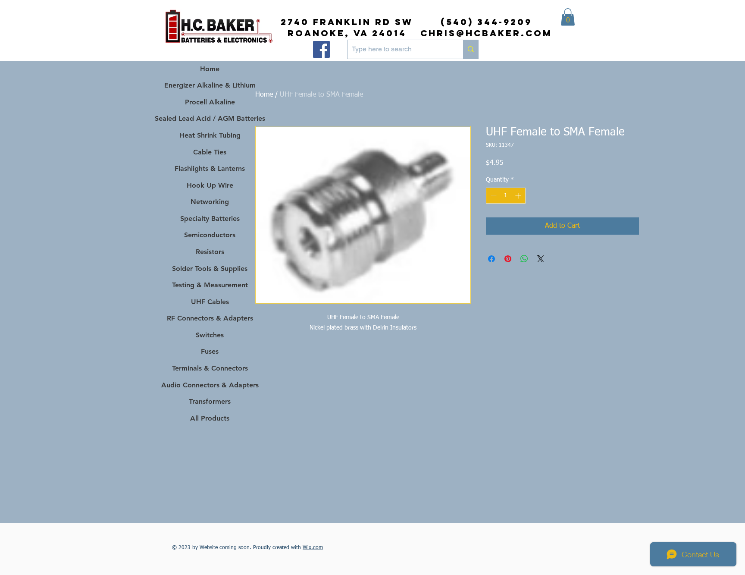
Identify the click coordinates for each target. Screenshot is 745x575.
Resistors (210, 252)
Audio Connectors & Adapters (209, 385)
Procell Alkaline (210, 102)
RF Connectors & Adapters (210, 318)
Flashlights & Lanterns (210, 168)
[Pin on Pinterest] (508, 259)
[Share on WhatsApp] (524, 259)
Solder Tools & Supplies (209, 268)
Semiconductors (209, 235)
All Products (209, 418)
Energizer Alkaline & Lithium (210, 85)
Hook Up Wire (210, 185)
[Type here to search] (470, 49)
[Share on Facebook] (491, 259)
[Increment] (518, 195)
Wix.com (313, 547)
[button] (567, 17)
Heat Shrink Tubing (210, 135)
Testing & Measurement (210, 285)
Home (264, 94)
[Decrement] (492, 195)
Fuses (210, 351)
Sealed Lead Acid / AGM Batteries (209, 118)
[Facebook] (321, 49)
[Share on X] (540, 259)
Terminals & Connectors (210, 368)
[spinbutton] (505, 195)
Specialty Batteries (210, 218)
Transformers (210, 401)
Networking (210, 202)
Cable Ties (209, 152)
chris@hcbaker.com (486, 33)
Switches (210, 335)
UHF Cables (210, 302)
